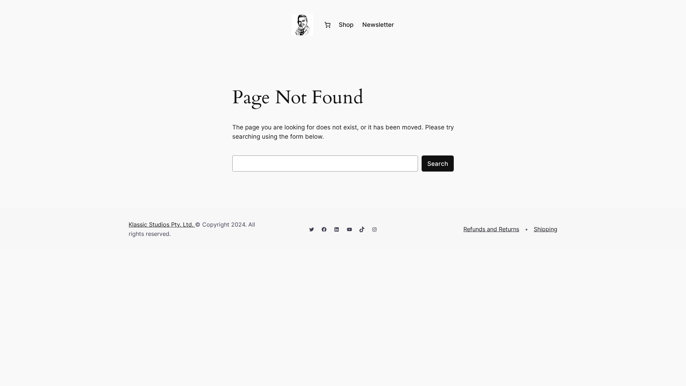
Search (437, 163)
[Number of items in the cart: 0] (327, 25)
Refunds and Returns (491, 229)
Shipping (545, 229)
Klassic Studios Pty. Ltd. (162, 224)
